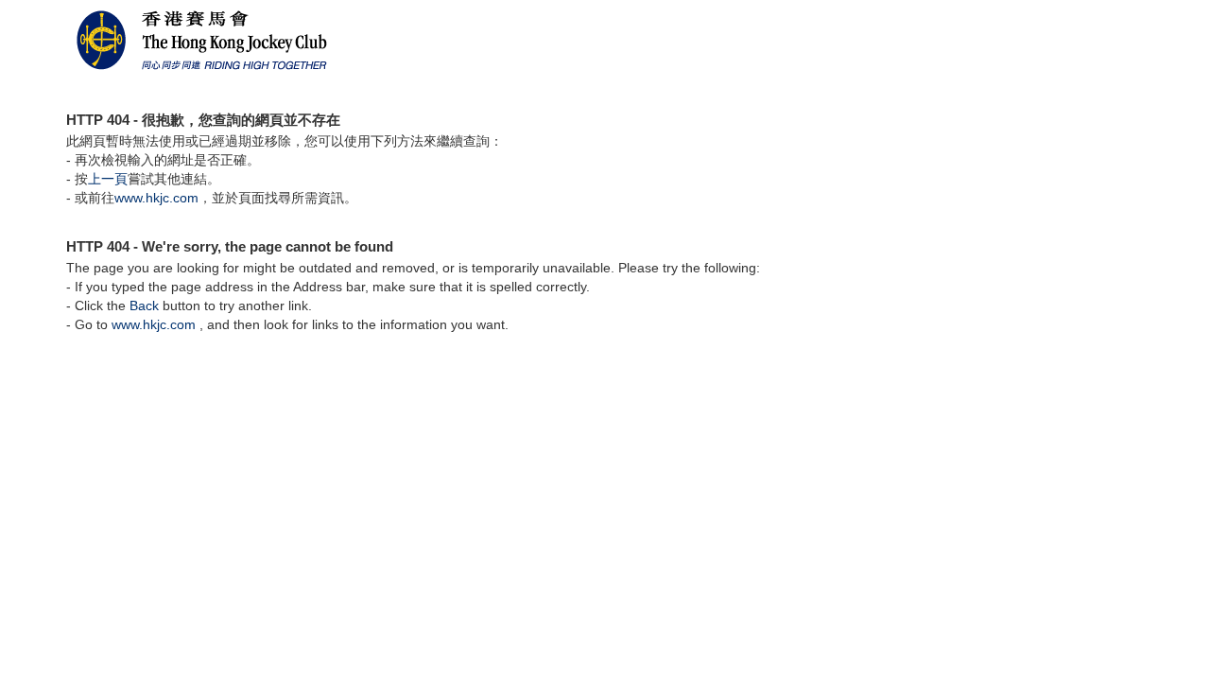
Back (144, 305)
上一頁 (108, 178)
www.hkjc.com (156, 197)
